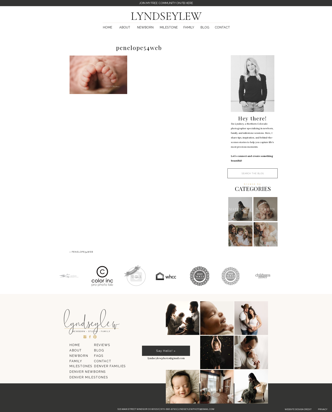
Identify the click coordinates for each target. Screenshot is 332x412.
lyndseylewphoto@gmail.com (196, 409)
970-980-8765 (168, 409)
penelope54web (82, 252)
